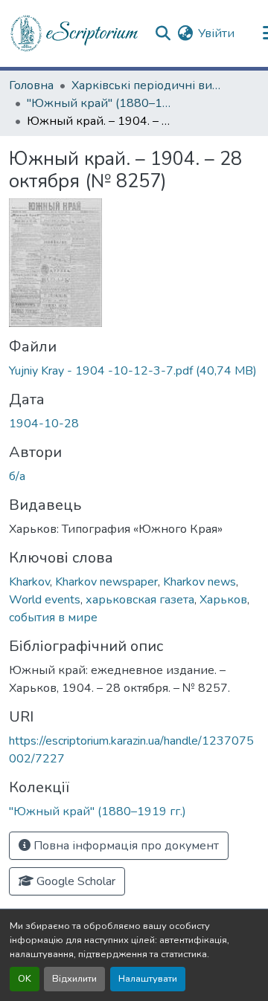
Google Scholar (74, 881)
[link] (134, 371)
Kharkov (29, 582)
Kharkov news (199, 582)
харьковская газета (140, 600)
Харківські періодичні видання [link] (145, 85)
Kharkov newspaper (106, 582)
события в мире (53, 617)
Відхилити (74, 978)
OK (24, 978)
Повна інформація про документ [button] (125, 846)
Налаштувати (147, 978)
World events (44, 600)
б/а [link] (17, 476)
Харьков (223, 600)
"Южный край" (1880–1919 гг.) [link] (101, 103)
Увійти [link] (216, 33)
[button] (75, 33)
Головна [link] (31, 85)
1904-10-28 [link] (44, 423)
